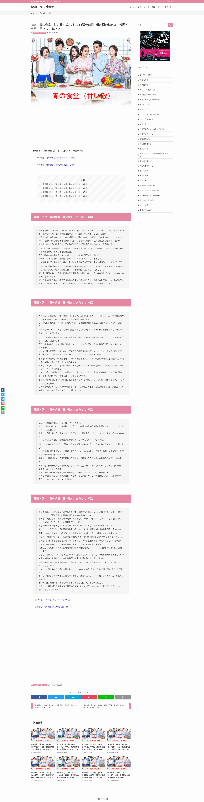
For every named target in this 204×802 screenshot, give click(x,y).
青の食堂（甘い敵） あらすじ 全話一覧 (51, 607)
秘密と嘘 (143, 181)
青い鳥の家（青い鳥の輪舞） (150, 195)
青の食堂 (60, 685)
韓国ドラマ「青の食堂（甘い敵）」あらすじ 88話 (65, 196)
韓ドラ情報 (144, 205)
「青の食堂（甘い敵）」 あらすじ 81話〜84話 (54, 165)
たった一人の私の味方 (148, 95)
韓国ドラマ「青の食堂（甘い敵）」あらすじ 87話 (65, 192)
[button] (39, 697)
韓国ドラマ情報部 (42, 6)
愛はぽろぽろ (145, 161)
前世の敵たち (145, 139)
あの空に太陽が (145, 75)
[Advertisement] (81, 124)
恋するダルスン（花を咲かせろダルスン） (154, 155)
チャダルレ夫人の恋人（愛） (150, 114)
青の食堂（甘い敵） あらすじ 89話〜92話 (52, 600)
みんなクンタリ (145, 104)
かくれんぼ (144, 80)
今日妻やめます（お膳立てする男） (153, 129)
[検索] (171, 1)
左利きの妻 (144, 149)
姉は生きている (145, 144)
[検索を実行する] (170, 25)
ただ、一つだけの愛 (147, 90)
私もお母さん (145, 176)
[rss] (168, 1)
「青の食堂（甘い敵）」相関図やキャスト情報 (55, 158)
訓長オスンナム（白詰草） (150, 190)
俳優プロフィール (146, 134)
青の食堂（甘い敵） (39, 32)
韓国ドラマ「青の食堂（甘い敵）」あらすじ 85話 (65, 184)
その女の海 (144, 85)
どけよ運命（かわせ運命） (150, 100)
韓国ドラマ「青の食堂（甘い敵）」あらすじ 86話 (65, 188)
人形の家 (143, 124)
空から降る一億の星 (147, 185)
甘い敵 (53, 685)
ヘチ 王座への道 (146, 119)
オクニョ (143, 109)
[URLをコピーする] (123, 697)
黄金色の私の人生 (146, 210)
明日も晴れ (144, 171)
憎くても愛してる (146, 166)
